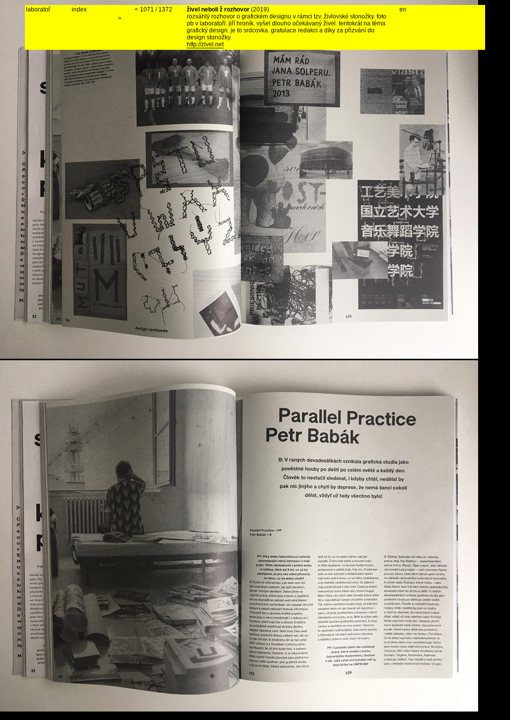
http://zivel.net (205, 44)
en (402, 9)
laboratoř (38, 9)
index (79, 9)
